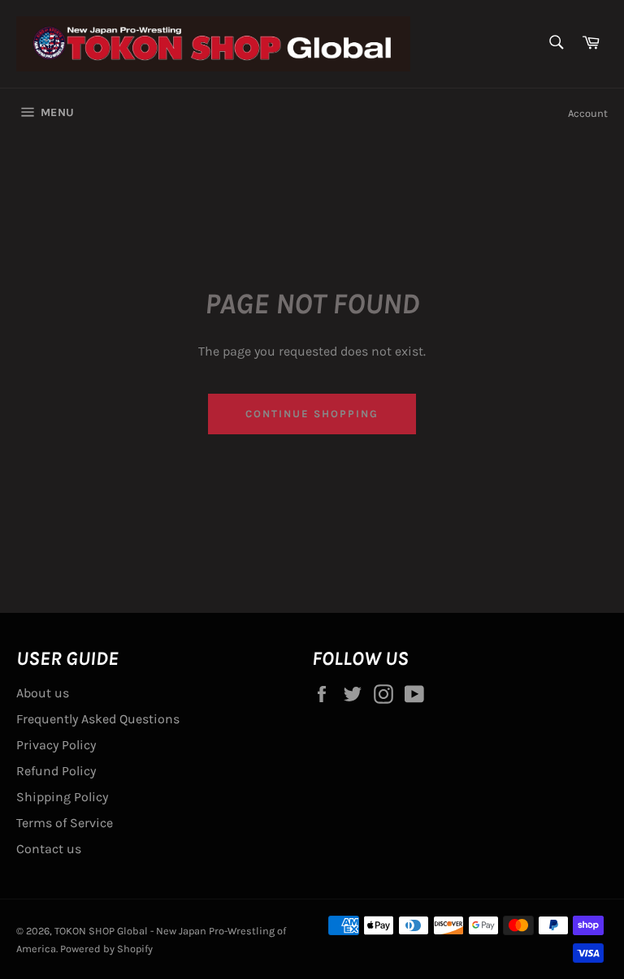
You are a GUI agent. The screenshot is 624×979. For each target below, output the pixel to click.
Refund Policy (56, 770)
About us (42, 693)
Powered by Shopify (106, 948)
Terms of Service (64, 822)
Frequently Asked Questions (98, 719)
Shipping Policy (62, 796)
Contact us (48, 848)
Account (588, 113)
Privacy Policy (56, 745)
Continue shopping (311, 414)
